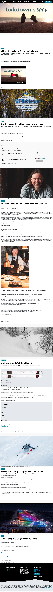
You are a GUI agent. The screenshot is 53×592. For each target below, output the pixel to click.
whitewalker (21, 431)
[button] (42, 1)
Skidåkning (10, 562)
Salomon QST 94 (3, 425)
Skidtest (6, 431)
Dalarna (4, 562)
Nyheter (2, 140)
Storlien (9, 140)
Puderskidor (11, 431)
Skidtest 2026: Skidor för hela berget (8, 156)
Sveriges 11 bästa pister (5, 555)
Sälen (8, 562)
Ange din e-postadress (39, 147)
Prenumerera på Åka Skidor (37, 574)
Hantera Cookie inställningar (38, 576)
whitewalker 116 (26, 431)
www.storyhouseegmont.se (48, 587)
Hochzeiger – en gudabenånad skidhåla (9, 163)
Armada (8, 431)
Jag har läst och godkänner (40, 158)
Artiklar (1, 87)
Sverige (11, 140)
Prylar (3, 431)
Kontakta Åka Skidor (37, 570)
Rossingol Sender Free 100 (5, 426)
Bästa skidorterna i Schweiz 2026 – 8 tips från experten (12, 148)
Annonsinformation (36, 569)
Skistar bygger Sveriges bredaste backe (9, 157)
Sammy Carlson (15, 431)
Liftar (6, 140)
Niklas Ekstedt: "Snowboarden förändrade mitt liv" (11, 150)
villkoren (43, 158)
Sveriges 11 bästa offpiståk (5, 557)
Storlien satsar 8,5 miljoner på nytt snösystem (10, 147)
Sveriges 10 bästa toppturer (5, 556)
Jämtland (4, 140)
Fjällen (6, 562)
